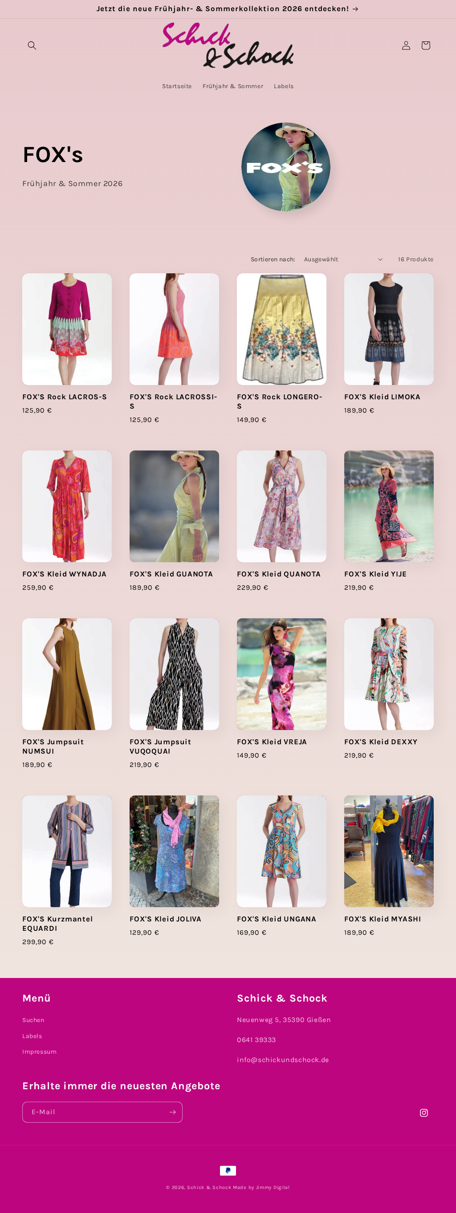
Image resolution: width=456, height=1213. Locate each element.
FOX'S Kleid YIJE (375, 574)
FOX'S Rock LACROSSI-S (173, 401)
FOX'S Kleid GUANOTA (171, 574)
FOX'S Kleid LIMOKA (382, 397)
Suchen (33, 1020)
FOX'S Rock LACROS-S (64, 397)
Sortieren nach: (273, 259)
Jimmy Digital (273, 1187)
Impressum (39, 1051)
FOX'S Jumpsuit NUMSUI (53, 746)
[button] (32, 45)
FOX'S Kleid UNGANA (277, 919)
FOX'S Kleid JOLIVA (166, 919)
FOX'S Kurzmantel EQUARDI (57, 924)
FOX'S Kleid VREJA (272, 742)
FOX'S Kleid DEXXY (381, 742)
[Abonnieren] (172, 1112)
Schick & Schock (209, 1187)
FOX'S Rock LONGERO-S (279, 401)
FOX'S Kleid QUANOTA (279, 574)
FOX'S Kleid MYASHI (382, 919)
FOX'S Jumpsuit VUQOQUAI (160, 746)
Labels (32, 1036)
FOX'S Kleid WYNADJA (64, 574)
